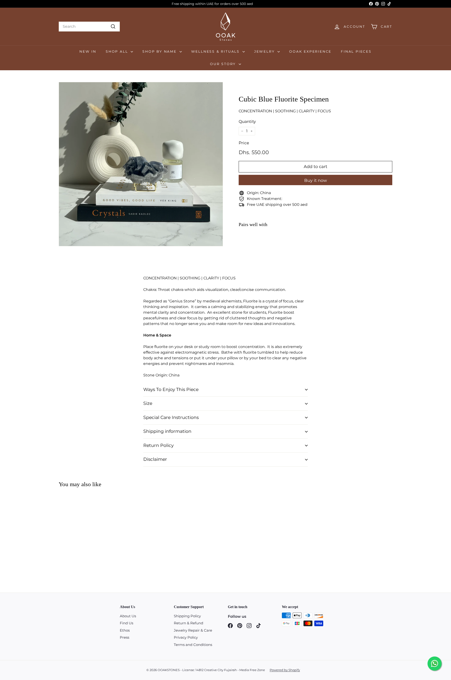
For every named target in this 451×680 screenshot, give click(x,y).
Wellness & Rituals (216, 51)
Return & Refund (188, 623)
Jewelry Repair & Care (193, 630)
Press (124, 637)
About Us (128, 616)
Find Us (126, 623)
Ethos (125, 630)
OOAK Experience (310, 51)
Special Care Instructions (171, 417)
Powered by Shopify (285, 670)
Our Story (223, 64)
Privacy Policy (186, 637)
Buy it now (315, 180)
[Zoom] (141, 164)
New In (87, 51)
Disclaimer (155, 459)
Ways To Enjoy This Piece (170, 389)
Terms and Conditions (193, 644)
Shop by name (160, 51)
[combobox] (89, 26)
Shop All (117, 51)
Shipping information (167, 431)
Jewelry (265, 51)
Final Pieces (356, 51)
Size (147, 403)
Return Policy (158, 445)
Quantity (247, 121)
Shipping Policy (187, 616)
